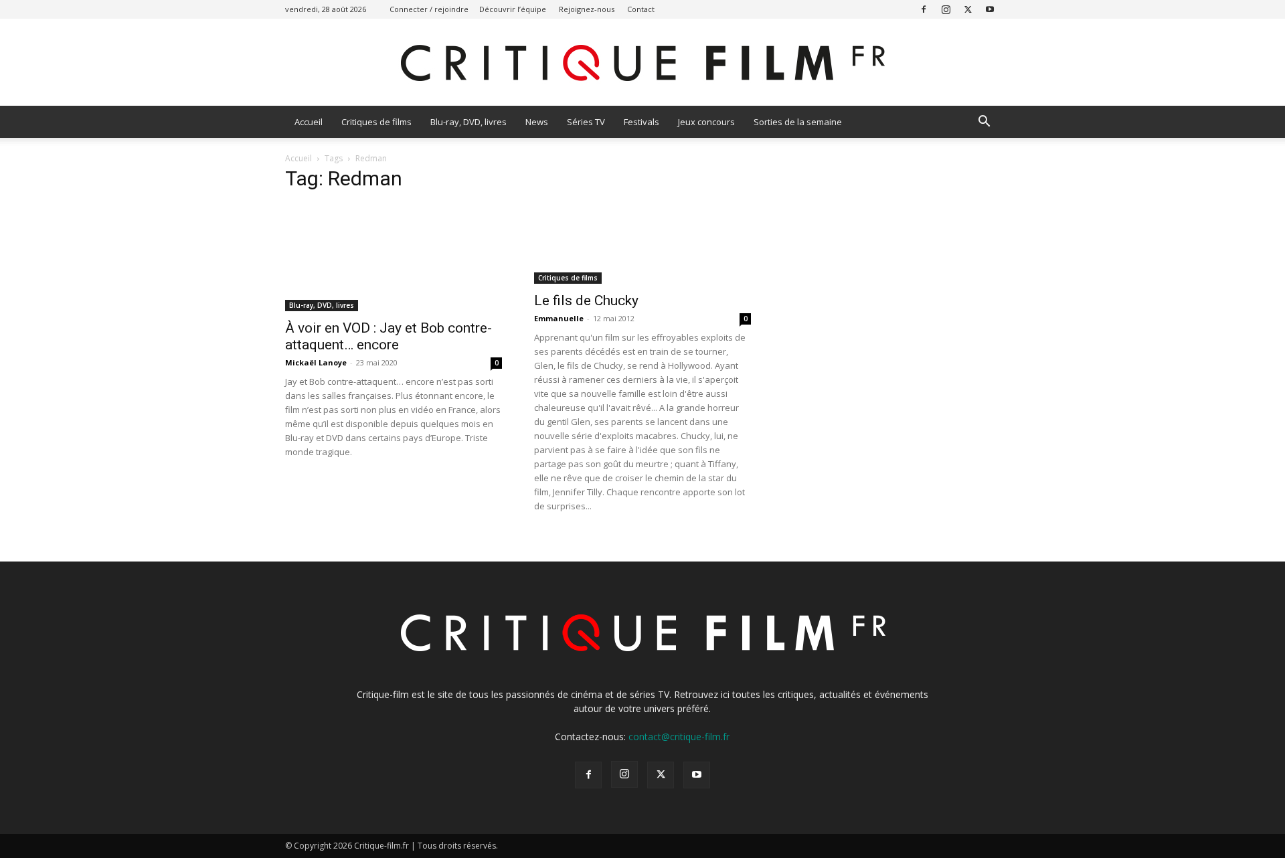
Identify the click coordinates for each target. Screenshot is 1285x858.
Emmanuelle (559, 318)
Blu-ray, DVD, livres (468, 122)
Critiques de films (376, 122)
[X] (968, 9)
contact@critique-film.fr (679, 736)
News (536, 122)
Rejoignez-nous (586, 9)
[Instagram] (946, 9)
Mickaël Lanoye (316, 362)
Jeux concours (706, 122)
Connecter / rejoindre (429, 9)
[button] (984, 122)
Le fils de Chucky (586, 300)
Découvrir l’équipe (512, 9)
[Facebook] (924, 9)
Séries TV (586, 122)
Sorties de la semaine (798, 122)
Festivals (641, 122)
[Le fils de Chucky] (642, 244)
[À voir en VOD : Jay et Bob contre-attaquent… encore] (393, 257)
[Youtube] (990, 9)
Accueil (308, 122)
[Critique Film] (642, 63)
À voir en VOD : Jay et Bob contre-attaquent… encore (388, 336)
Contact (641, 9)
